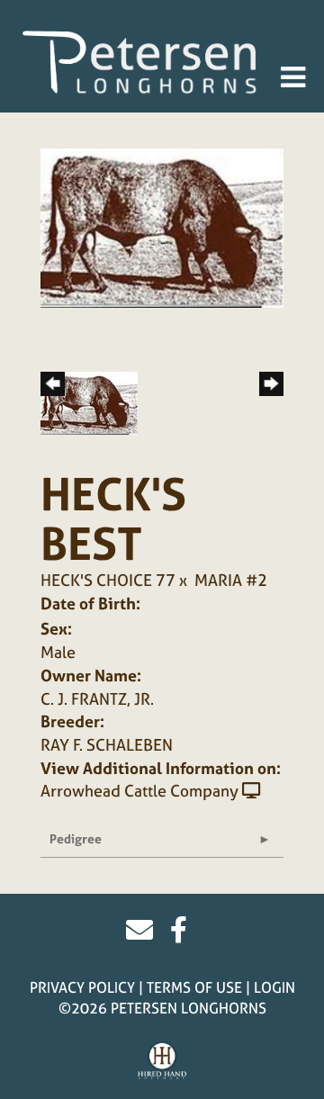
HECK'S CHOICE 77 (108, 580)
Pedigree (76, 838)
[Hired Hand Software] (162, 1061)
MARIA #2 (230, 580)
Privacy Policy (82, 987)
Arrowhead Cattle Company (139, 790)
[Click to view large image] (162, 226)
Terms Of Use (194, 987)
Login (274, 987)
